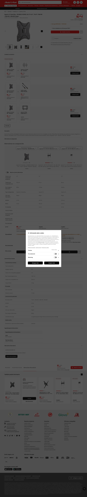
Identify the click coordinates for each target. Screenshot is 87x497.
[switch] (55, 254)
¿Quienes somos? (38, 247)
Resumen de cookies (45, 247)
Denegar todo (35, 263)
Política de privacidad (31, 247)
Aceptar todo (52, 263)
